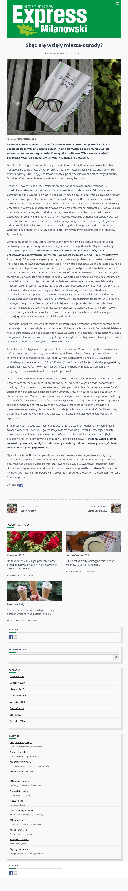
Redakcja (13, 575)
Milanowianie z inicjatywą (22, 771)
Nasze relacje (16, 800)
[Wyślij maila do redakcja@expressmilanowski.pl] (15, 637)
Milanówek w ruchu (19, 781)
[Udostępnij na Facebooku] (21, 485)
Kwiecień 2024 (17, 676)
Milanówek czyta (18, 820)
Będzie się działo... (19, 839)
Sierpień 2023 (17, 708)
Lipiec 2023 (15, 714)
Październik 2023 (18, 695)
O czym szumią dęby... (21, 742)
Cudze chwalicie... (19, 752)
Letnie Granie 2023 (77, 555)
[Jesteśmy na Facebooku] (11, 637)
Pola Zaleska (73, 571)
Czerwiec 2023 (15, 555)
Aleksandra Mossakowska (57, 53)
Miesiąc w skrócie (18, 829)
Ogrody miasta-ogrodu (21, 849)
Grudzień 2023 (17, 682)
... (31, 568)
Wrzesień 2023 (17, 701)
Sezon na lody (15, 604)
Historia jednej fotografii (21, 810)
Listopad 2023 (17, 689)
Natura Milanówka (19, 790)
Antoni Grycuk (15, 620)
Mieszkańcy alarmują (20, 761)
